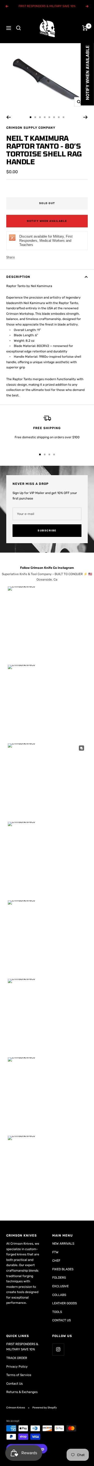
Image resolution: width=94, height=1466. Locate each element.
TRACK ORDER (16, 1358)
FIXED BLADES (62, 1269)
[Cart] (85, 28)
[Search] (18, 28)
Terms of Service (18, 1375)
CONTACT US (61, 1320)
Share (10, 257)
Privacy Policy (17, 1366)
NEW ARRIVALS (63, 1243)
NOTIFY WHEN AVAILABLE (47, 221)
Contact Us (14, 1383)
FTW (55, 1252)
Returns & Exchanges (22, 1392)
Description (18, 277)
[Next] (85, 117)
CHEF (56, 1260)
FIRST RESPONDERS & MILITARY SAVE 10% (22, 1346)
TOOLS (57, 1312)
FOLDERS (59, 1277)
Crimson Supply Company (30, 128)
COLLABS (59, 1295)
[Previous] (8, 117)
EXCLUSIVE (60, 1286)
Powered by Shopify (44, 1407)
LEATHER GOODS (64, 1303)
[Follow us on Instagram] (58, 1349)
